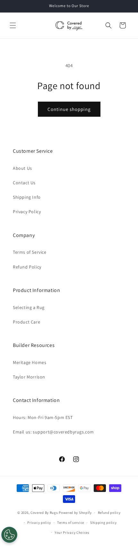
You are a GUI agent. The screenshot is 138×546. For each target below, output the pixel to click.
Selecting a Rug (29, 307)
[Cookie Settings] (9, 535)
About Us (22, 168)
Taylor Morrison (29, 377)
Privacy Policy (27, 211)
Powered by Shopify (75, 512)
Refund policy (109, 512)
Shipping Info (27, 197)
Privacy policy (39, 522)
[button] (13, 25)
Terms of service (70, 522)
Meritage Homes (29, 362)
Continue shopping (69, 109)
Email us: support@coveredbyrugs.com (53, 432)
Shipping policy (103, 522)
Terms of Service (30, 252)
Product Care (26, 322)
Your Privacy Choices (72, 532)
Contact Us (24, 183)
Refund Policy (27, 267)
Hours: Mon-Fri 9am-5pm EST (43, 417)
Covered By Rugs (44, 512)
